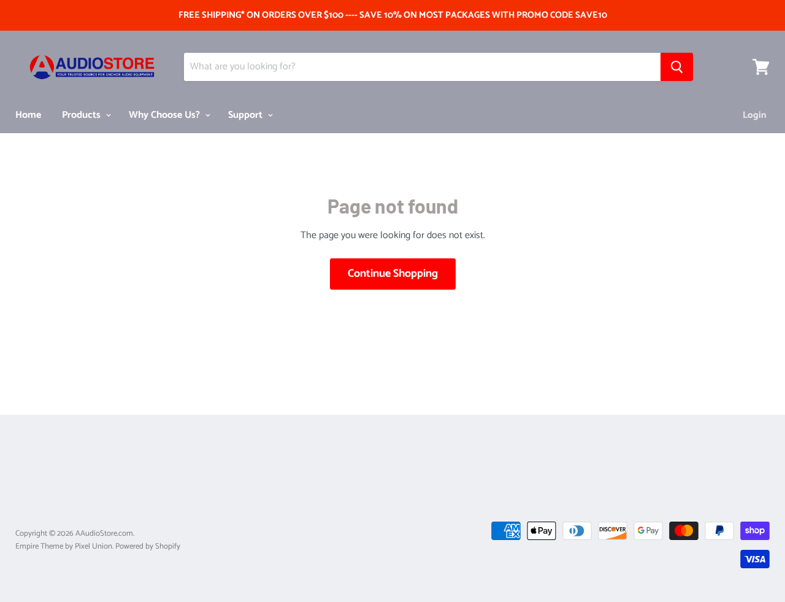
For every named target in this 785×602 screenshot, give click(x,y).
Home (28, 115)
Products (82, 115)
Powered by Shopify (147, 546)
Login (755, 115)
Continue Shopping (393, 273)
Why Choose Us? (165, 115)
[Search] (677, 67)
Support (246, 115)
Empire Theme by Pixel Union (63, 546)
